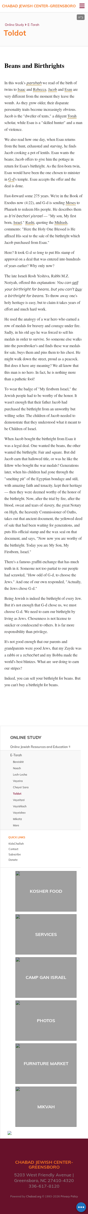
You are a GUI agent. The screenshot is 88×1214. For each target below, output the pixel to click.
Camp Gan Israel (46, 977)
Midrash (61, 222)
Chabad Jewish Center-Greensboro (39, 6)
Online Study (14, 25)
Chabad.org (33, 1196)
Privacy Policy (69, 1196)
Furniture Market (46, 1063)
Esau (68, 89)
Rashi (29, 222)
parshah (34, 82)
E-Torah (33, 25)
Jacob (52, 89)
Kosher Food (46, 891)
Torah (72, 115)
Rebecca (39, 89)
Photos (46, 1020)
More (16, 825)
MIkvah (46, 1107)
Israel (17, 222)
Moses (71, 202)
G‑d (11, 179)
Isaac (21, 89)
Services (46, 934)
